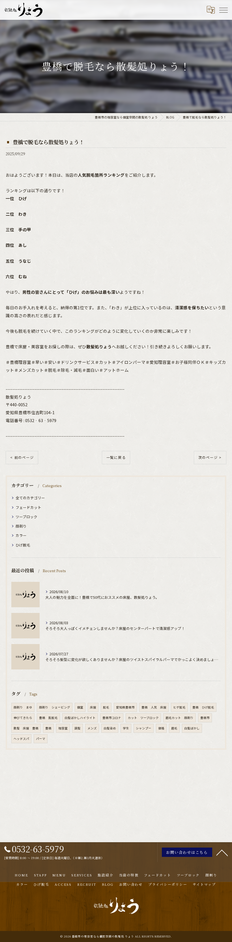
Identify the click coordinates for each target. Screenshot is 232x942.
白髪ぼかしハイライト (80, 718)
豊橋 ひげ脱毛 (203, 707)
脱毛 (106, 707)
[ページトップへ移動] (222, 852)
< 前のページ (22, 457)
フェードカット (28, 507)
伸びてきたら (23, 718)
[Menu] (223, 10)
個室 (80, 707)
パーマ (40, 738)
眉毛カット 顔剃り (180, 718)
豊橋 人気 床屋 (153, 707)
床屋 (93, 707)
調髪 (77, 728)
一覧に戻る (116, 457)
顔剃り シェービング (54, 707)
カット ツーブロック (143, 718)
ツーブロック (26, 516)
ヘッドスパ (21, 738)
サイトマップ (204, 884)
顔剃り (21, 526)
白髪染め (110, 728)
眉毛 (174, 728)
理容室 (63, 728)
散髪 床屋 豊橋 (26, 728)
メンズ (92, 728)
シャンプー (143, 728)
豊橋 (48, 728)
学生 (126, 728)
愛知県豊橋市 (125, 707)
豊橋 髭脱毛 (48, 718)
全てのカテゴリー (30, 497)
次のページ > (210, 457)
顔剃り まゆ (23, 707)
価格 (161, 728)
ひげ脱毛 (23, 545)
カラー (21, 535)
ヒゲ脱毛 (179, 707)
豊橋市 (205, 718)
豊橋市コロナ (111, 718)
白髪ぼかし (192, 728)
